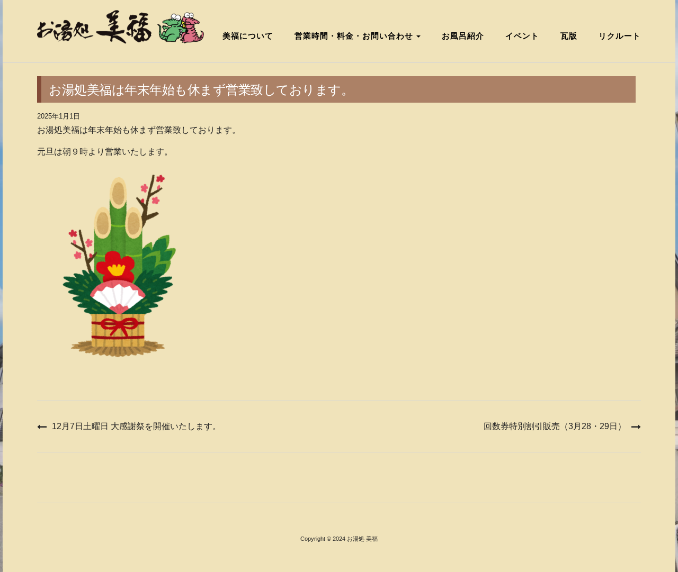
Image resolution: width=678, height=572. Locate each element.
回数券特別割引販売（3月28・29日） (555, 426)
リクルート (620, 35)
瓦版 (568, 35)
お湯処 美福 (362, 538)
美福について (247, 35)
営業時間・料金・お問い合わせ (355, 35)
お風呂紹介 (463, 35)
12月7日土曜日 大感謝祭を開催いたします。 (136, 426)
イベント (522, 35)
